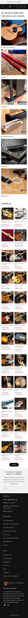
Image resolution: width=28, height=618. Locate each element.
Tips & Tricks (6, 534)
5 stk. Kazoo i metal (5, 242)
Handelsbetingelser (8, 520)
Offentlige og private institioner (11, 524)
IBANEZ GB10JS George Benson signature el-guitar (7, 368)
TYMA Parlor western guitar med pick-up (19, 243)
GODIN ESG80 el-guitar (19, 304)
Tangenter (4, 107)
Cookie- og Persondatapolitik (10, 576)
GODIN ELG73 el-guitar (6, 304)
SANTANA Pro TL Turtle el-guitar (20, 433)
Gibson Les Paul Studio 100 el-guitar (6, 455)
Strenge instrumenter (7, 47)
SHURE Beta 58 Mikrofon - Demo (7, 412)
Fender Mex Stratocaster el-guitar (6, 390)
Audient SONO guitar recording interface (19, 346)
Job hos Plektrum (7, 558)
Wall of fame (6, 565)
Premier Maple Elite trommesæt (5, 264)
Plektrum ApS (16, 615)
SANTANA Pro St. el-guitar (7, 432)
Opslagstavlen (7, 562)
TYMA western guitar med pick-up (20, 412)
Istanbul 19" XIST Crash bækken (19, 390)
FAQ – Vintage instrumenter (10, 538)
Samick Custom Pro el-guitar (19, 264)
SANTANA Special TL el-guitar (19, 286)
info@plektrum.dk (12, 499)
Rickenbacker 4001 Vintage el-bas (18, 368)
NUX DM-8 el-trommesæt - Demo (20, 222)
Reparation (4, 196)
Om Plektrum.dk (7, 554)
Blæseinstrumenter (7, 136)
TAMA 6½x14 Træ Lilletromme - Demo (5, 222)
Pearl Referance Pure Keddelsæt (19, 455)
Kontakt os (6, 545)
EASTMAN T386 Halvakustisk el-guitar (6, 346)
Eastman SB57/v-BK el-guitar (6, 286)
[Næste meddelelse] (25, 2)
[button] (3, 6)
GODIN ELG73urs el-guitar (7, 325)
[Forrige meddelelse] (3, 2)
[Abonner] (23, 488)
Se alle (14, 464)
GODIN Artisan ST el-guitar (20, 325)
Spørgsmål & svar (8, 541)
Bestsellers (6, 572)
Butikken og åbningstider (9, 531)
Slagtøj (3, 77)
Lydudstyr (4, 166)
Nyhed (5, 569)
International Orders (8, 527)
